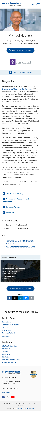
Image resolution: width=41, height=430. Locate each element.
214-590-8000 (10, 276)
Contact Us (6, 336)
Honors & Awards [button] (12, 207)
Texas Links (6, 354)
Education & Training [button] (14, 193)
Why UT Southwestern (9, 346)
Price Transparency (9, 362)
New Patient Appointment (21, 50)
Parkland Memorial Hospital (13, 269)
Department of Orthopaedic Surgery (16, 89)
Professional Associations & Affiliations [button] (16, 200)
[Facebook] (3, 398)
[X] (8, 398)
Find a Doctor (6, 322)
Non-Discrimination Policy (11, 360)
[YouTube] (13, 398)
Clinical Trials (6, 330)
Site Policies (6, 357)
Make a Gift (6, 349)
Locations (22, 72)
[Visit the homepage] (11, 4)
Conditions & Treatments (10, 325)
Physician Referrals (9, 333)
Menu (34, 4)
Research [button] (9, 212)
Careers (5, 351)
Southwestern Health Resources (24, 408)
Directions (5, 279)
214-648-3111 (7, 392)
